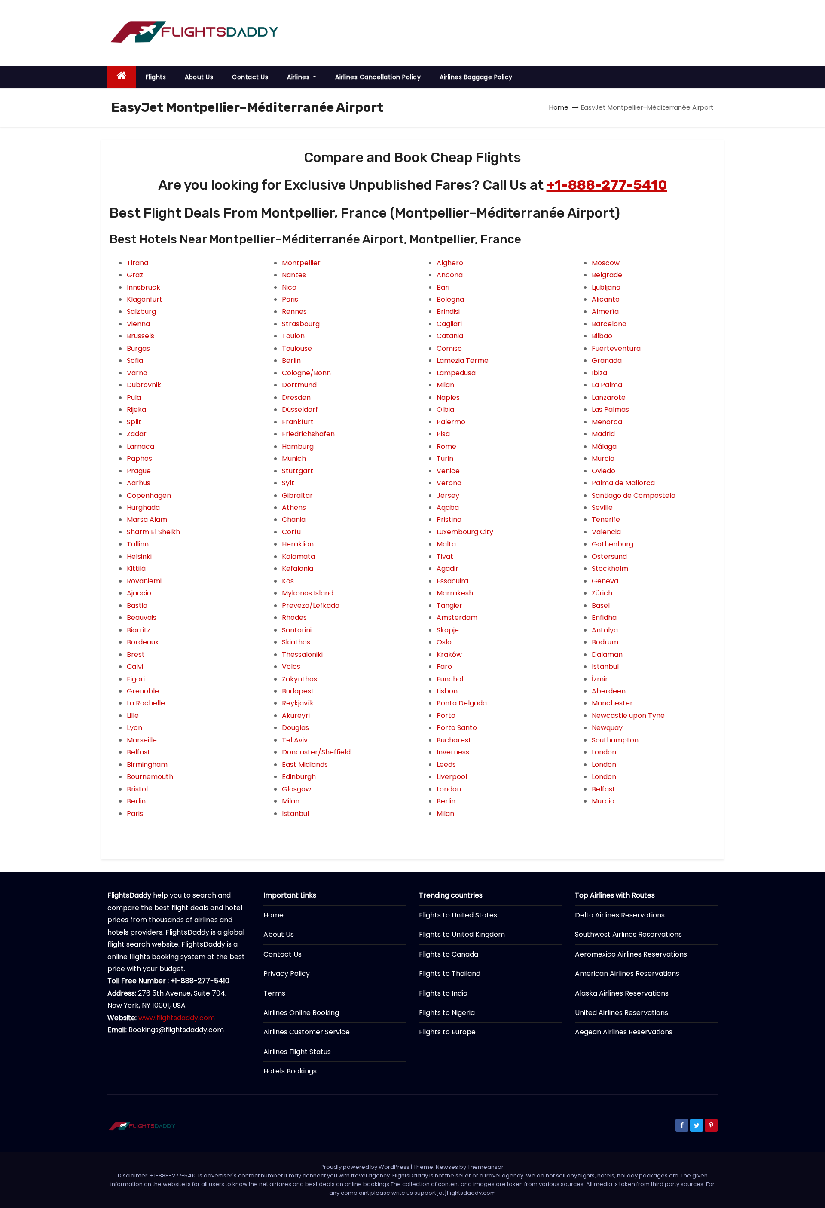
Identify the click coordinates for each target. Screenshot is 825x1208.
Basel (601, 605)
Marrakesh (455, 593)
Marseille (142, 740)
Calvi (135, 666)
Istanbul (295, 814)
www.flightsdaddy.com (176, 1018)
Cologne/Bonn (306, 373)
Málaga (604, 446)
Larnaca (140, 446)
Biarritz (138, 630)
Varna (137, 373)
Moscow (606, 263)
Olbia (445, 409)
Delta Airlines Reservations (620, 915)
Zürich (602, 593)
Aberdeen (609, 691)
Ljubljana (606, 287)
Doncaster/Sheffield (316, 752)
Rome (446, 446)
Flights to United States (458, 915)
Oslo (444, 642)
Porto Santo (457, 728)
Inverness (453, 752)
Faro (444, 666)
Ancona (450, 275)
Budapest (298, 691)
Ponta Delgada (462, 703)
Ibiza (599, 373)
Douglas (295, 728)
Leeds (446, 765)
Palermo (451, 422)
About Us (199, 77)
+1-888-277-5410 (607, 185)
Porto (446, 716)
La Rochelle (146, 703)
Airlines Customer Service (306, 1032)
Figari (136, 679)
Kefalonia (297, 568)
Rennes (294, 311)
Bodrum (605, 642)
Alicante (606, 299)
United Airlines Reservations (621, 1013)
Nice (289, 287)
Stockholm (610, 568)
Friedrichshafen (308, 434)
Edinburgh (299, 777)
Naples (448, 397)
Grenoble (143, 691)
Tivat (445, 556)
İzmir (600, 679)
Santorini (297, 630)
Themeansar (486, 1167)
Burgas (138, 348)
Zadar (137, 434)
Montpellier (301, 263)
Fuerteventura (616, 348)
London (449, 789)
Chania (294, 519)
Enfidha (604, 617)
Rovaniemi (144, 581)
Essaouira (452, 581)
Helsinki (139, 556)
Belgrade (607, 275)
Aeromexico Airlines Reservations (631, 954)
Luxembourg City (465, 532)
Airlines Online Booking (301, 1013)
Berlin (136, 801)
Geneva (605, 581)
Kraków (449, 654)
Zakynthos (299, 679)
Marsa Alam (147, 519)
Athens (294, 507)
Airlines (299, 77)
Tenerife (606, 519)
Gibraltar (297, 495)
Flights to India (443, 993)
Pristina (449, 519)
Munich (294, 458)
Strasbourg (301, 324)
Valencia (606, 532)
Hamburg (298, 446)
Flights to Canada (448, 954)
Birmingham (147, 765)
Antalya (605, 630)
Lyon (134, 728)
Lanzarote (609, 397)
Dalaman (607, 654)
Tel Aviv (295, 740)
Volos (291, 666)
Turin (445, 458)
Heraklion (298, 544)
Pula (134, 397)
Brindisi (448, 311)
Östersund (609, 556)
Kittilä (136, 568)
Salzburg (141, 311)
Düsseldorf (300, 409)
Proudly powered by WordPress (366, 1167)
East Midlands (305, 765)
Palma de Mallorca (623, 483)
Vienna (138, 324)
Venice (448, 471)
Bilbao (602, 336)
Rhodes (294, 617)
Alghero (450, 263)
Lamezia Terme (463, 360)
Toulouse (297, 348)
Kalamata (298, 556)
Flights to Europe (447, 1032)
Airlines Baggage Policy (476, 77)
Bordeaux (143, 642)
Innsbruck (143, 287)
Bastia (137, 605)
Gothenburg (612, 544)
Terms (274, 993)
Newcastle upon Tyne (628, 716)
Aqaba (448, 507)
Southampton (615, 740)
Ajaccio (139, 593)
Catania (450, 336)
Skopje (448, 630)
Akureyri (296, 716)
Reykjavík (298, 703)
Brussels (140, 336)
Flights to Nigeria (447, 1013)
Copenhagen (149, 495)
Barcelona (609, 324)
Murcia (603, 458)
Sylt (288, 483)
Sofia (135, 360)
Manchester (612, 703)
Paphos (139, 458)
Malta (446, 544)
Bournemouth (150, 777)
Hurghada (143, 507)
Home (558, 107)
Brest (136, 654)
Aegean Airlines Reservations (623, 1032)
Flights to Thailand (449, 973)
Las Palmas (610, 409)
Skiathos (296, 642)
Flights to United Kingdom (462, 934)
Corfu (291, 532)
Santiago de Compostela (633, 495)
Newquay (607, 728)
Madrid (603, 434)
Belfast (138, 752)
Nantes (294, 275)
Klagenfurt (144, 299)
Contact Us (250, 77)
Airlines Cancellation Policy (378, 77)
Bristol (137, 789)
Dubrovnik (144, 385)
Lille (133, 716)
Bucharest (454, 740)
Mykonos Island (307, 593)
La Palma (607, 385)
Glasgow (296, 789)
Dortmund (299, 385)
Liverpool (452, 777)
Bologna (450, 299)
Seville (602, 507)
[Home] (121, 77)
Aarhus (138, 483)
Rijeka (136, 409)
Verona (449, 483)
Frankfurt (298, 422)
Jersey (448, 495)
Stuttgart (297, 471)
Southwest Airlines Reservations (628, 934)
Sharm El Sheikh (153, 532)
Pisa (443, 434)
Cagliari (449, 324)
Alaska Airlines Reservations (622, 993)
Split (134, 422)
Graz (135, 275)
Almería (605, 311)
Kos (288, 581)
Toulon (293, 336)
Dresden (296, 397)
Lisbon (447, 691)
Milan (290, 801)
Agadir (447, 568)
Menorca (607, 422)
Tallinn (138, 544)
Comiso (449, 348)
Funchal (450, 679)
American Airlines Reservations (627, 973)
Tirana (137, 263)
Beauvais (141, 617)
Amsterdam (457, 617)
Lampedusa (456, 373)
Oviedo (603, 471)
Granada (607, 360)
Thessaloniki (302, 654)
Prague (139, 471)
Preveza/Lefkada (310, 605)
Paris (135, 814)
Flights (156, 77)
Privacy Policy (286, 973)
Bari (443, 287)
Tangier (449, 605)
